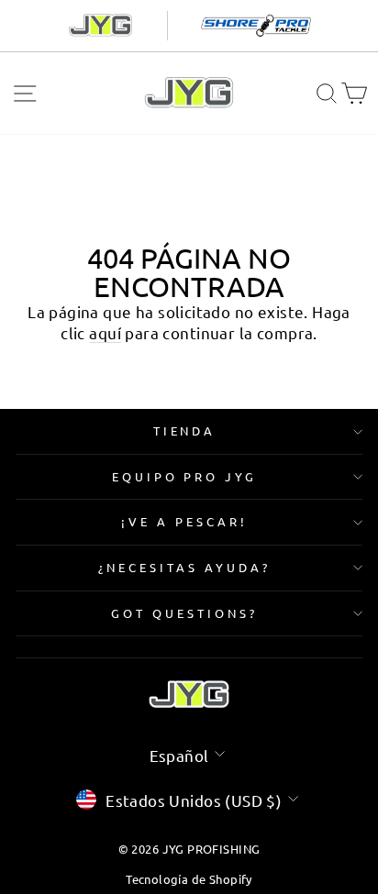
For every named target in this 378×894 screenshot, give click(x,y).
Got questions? (184, 613)
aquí (105, 332)
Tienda (185, 430)
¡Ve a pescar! (184, 521)
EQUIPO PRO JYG (185, 476)
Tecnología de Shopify (189, 879)
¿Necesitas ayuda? (184, 567)
